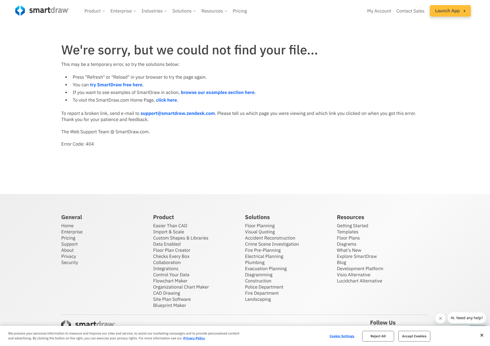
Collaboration (167, 262)
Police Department (264, 287)
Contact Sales (410, 11)
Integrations (165, 268)
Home (67, 226)
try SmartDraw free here (116, 85)
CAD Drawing (166, 293)
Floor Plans (348, 238)
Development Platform (360, 268)
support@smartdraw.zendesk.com (178, 113)
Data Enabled (167, 244)
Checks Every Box (171, 256)
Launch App (448, 11)
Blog (341, 262)
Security (69, 262)
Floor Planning (260, 226)
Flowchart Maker (170, 281)
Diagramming (259, 275)
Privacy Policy (194, 338)
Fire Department (262, 293)
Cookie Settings (341, 336)
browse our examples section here (217, 92)
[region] (245, 336)
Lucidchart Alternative (359, 281)
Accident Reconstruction (270, 238)
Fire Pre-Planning (263, 250)
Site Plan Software (172, 299)
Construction (258, 281)
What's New (349, 250)
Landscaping (258, 299)
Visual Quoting (260, 232)
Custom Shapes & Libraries (181, 238)
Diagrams (346, 244)
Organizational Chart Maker (181, 287)
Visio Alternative (353, 275)
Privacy (68, 256)
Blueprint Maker (169, 305)
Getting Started (352, 226)
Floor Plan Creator (171, 250)
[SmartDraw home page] (42, 11)
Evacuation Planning (266, 268)
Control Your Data (171, 275)
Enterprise (72, 232)
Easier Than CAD (170, 226)
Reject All (378, 336)
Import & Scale (168, 232)
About (67, 250)
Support (69, 244)
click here (166, 100)
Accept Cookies (414, 336)
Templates (348, 232)
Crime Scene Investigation (272, 244)
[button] (94, 11)
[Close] (481, 335)
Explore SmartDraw (357, 256)
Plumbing (254, 262)
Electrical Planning (264, 256)
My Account (379, 11)
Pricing (240, 11)
